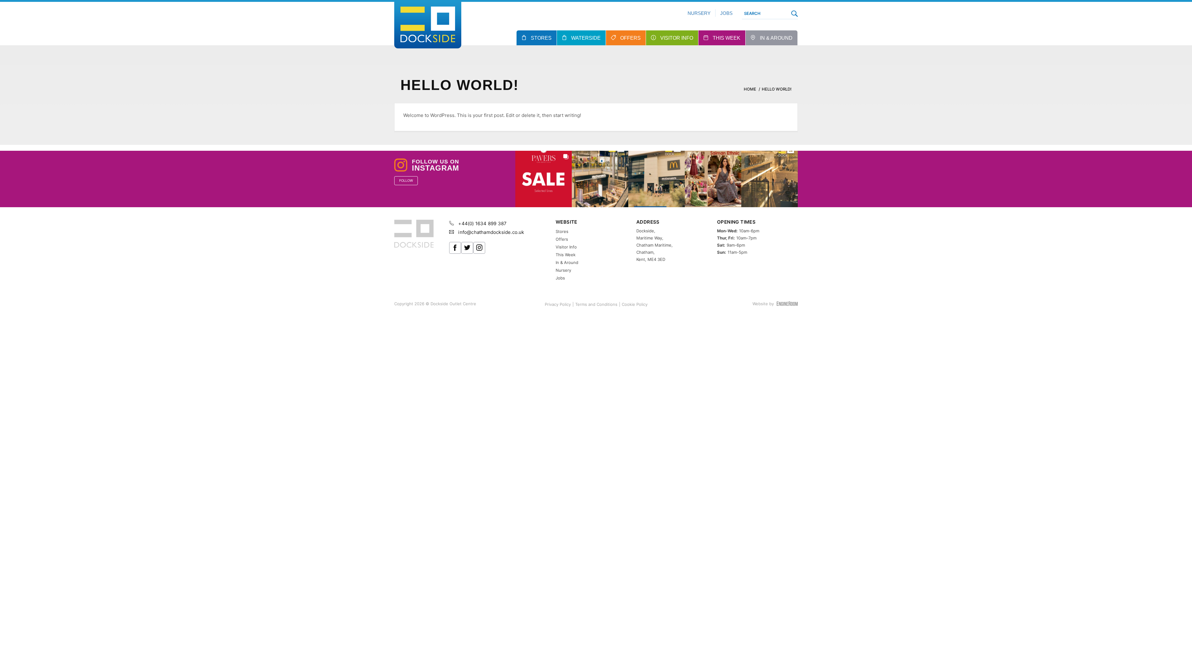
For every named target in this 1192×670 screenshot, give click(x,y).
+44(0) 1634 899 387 (482, 223)
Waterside (586, 38)
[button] (543, 179)
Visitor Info (676, 38)
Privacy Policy (558, 304)
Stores (541, 38)
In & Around (776, 38)
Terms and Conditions (596, 304)
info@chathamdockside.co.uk (490, 232)
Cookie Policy (635, 304)
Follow (406, 180)
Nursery (699, 13)
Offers (630, 38)
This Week (726, 38)
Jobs (726, 13)
